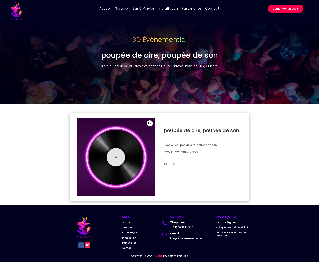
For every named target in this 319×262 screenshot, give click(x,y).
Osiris (159, 256)
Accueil (105, 9)
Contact (212, 9)
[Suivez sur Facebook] (81, 245)
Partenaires (192, 9)
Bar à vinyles (130, 232)
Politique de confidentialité (231, 227)
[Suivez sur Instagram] (87, 245)
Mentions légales (225, 222)
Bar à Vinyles (144, 9)
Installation (168, 9)
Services (122, 9)
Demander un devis (286, 9)
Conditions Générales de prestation (230, 234)
